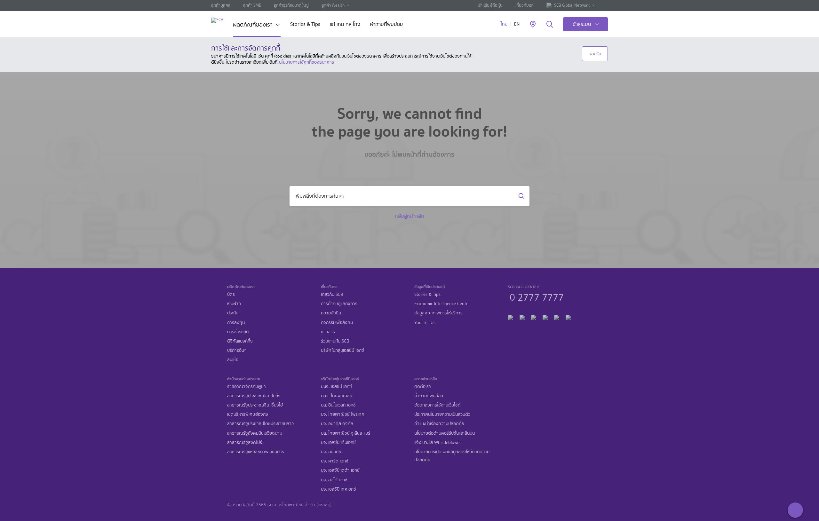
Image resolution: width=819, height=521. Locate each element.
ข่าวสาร (328, 331)
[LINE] (522, 316)
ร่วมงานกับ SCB (335, 341)
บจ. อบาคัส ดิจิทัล (337, 423)
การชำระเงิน (238, 331)
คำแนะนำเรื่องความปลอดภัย (439, 423)
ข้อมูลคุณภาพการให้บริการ (438, 313)
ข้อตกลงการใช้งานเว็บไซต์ (437, 405)
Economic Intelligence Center (442, 303)
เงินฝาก (234, 303)
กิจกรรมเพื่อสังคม (337, 322)
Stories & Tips (305, 25)
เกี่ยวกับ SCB (332, 294)
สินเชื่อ (232, 359)
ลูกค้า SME (252, 5)
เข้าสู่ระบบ (581, 24)
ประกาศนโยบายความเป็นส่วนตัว (442, 414)
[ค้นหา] (549, 24)
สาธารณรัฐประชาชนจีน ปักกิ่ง (254, 395)
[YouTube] (545, 316)
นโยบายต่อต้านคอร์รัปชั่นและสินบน (444, 433)
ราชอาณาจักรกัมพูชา (246, 386)
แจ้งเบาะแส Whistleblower (437, 442)
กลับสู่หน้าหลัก (409, 216)
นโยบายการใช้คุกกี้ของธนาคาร (306, 62)
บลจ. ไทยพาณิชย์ (336, 395)
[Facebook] (510, 316)
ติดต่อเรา (422, 386)
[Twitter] (556, 316)
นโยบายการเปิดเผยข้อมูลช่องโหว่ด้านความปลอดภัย (451, 455)
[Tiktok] (533, 316)
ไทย (504, 24)
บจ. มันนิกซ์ (331, 451)
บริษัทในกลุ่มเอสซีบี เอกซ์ (342, 350)
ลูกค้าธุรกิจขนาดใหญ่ (291, 5)
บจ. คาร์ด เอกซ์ (334, 461)
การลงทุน (236, 322)
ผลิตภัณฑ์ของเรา (253, 25)
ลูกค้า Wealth (333, 5)
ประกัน (232, 313)
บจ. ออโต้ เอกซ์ (334, 480)
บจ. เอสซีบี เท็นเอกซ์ (338, 442)
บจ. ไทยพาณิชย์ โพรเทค (342, 414)
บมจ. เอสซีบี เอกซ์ (336, 386)
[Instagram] (568, 316)
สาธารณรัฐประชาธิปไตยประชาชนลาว (260, 423)
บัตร (231, 294)
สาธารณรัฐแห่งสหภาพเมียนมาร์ (255, 451)
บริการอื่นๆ (237, 350)
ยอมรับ (595, 53)
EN (517, 24)
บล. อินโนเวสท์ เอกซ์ (338, 405)
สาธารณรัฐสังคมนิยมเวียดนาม (254, 433)
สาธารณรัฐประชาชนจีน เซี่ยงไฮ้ (255, 405)
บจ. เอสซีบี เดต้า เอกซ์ (340, 470)
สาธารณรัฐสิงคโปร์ (244, 442)
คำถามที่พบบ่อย (386, 25)
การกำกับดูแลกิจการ (339, 303)
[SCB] (217, 20)
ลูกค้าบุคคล (220, 5)
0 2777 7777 (537, 296)
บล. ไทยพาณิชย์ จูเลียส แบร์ (345, 433)
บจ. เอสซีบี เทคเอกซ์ (338, 489)
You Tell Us (424, 322)
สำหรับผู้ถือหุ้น (490, 5)
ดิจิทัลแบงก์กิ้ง (240, 341)
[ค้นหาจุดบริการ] (533, 24)
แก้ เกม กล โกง (345, 25)
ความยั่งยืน (331, 313)
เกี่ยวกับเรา (524, 5)
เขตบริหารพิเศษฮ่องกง (247, 414)
